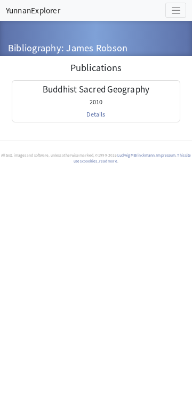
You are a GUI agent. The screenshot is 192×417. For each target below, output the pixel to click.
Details (95, 114)
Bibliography (34, 47)
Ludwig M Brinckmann (136, 155)
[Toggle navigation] (175, 10)
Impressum (165, 155)
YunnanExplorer (33, 10)
